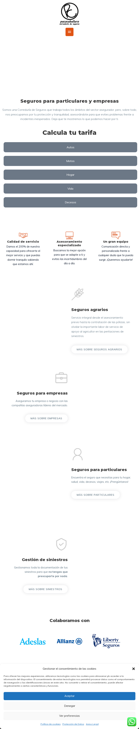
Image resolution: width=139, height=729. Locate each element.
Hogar (70, 174)
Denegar (69, 706)
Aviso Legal (92, 724)
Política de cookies (51, 724)
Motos (70, 161)
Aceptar (69, 696)
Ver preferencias (69, 715)
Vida (70, 188)
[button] (133, 669)
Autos (70, 147)
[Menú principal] (69, 32)
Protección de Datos (73, 724)
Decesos (70, 202)
